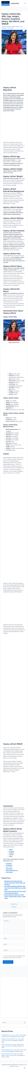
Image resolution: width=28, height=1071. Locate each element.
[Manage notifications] (24, 1068)
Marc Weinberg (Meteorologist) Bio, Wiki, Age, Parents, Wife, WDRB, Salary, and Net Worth (15, 888)
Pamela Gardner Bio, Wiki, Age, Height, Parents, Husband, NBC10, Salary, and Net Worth (15, 896)
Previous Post (14, 904)
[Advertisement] (14, 69)
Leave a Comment (6, 26)
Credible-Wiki (15, 3)
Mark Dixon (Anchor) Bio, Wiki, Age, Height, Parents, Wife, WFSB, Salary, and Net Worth (14, 882)
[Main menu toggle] (25, 3)
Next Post (14, 906)
